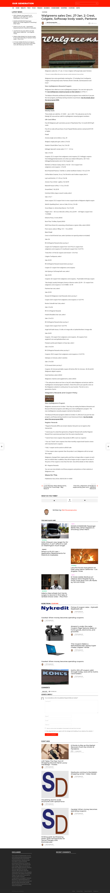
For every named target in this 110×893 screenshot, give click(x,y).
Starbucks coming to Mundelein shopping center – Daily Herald (84, 773)
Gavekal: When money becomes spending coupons (62, 618)
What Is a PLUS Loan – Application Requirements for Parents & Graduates (53, 553)
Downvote (85, 500)
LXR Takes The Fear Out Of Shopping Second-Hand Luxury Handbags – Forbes (54, 762)
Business (47, 8)
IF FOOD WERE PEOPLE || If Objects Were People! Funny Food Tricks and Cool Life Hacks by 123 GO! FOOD (84, 579)
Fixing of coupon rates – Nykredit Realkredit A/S (84, 608)
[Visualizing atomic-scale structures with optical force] (55, 784)
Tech (28, 8)
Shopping (64, 8)
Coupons (72, 8)
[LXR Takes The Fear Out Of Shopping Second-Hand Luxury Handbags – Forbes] (55, 751)
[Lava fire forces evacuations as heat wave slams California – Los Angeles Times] (84, 556)
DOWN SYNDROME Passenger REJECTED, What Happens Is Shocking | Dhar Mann (83, 527)
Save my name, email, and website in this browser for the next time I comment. (64, 728)
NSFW (78, 8)
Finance (39, 8)
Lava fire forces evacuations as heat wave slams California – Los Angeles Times (84, 569)
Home (17, 8)
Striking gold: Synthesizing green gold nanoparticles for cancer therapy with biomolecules (53, 839)
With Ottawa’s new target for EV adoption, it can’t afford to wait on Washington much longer (54, 543)
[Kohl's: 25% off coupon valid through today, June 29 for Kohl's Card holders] (55, 677)
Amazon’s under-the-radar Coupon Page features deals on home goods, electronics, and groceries (84, 629)
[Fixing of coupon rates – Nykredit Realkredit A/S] (55, 608)
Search (96, 3)
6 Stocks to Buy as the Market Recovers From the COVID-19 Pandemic (83, 747)
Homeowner (55, 8)
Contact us (95, 891)
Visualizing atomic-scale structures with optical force (53, 800)
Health (23, 8)
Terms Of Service (88, 891)
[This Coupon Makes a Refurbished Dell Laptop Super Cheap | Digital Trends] (55, 650)
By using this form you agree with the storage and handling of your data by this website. (70, 731)
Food (34, 8)
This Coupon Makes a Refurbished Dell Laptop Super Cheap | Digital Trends (83, 645)
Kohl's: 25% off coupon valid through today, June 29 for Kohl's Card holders (84, 672)
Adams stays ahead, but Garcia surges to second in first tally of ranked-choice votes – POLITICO (54, 595)
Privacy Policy (80, 891)
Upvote (54, 500)
